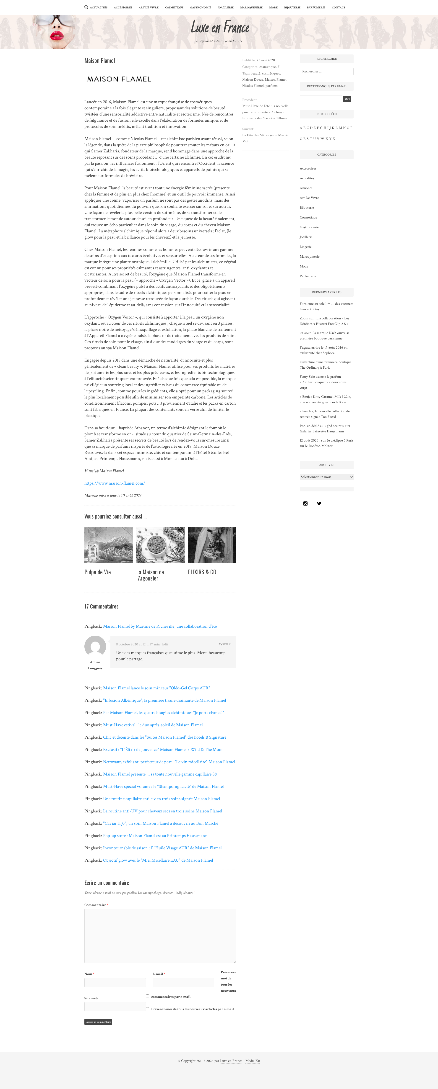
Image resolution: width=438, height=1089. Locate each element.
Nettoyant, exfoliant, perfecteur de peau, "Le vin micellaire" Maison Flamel (169, 762)
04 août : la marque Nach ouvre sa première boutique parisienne (324, 336)
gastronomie (200, 8)
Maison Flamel (276, 79)
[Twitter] (320, 503)
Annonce (306, 188)
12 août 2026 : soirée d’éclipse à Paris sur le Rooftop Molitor (327, 443)
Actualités (98, 8)
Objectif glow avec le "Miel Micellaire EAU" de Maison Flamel (158, 860)
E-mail (159, 974)
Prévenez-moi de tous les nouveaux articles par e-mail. (193, 1009)
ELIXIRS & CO (202, 572)
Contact (338, 8)
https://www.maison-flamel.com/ (114, 483)
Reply (226, 644)
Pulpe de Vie (97, 572)
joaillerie (226, 8)
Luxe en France (231, 1060)
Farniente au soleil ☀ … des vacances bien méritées (326, 306)
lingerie (306, 246)
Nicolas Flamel (253, 85)
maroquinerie (251, 8)
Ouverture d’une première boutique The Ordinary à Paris (325, 365)
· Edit (164, 644)
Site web (91, 998)
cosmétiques (271, 73)
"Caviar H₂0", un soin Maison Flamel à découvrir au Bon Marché (160, 823)
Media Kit (252, 1060)
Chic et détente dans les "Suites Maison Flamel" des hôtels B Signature (164, 737)
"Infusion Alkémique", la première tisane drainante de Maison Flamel (164, 700)
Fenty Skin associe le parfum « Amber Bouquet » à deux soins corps (323, 382)
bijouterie (292, 8)
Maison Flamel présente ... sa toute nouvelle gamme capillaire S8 (160, 774)
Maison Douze (252, 79)
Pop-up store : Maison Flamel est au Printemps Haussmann (155, 836)
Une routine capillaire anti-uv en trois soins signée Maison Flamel (161, 799)
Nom (89, 974)
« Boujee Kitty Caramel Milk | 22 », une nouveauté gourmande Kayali (325, 399)
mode (273, 8)
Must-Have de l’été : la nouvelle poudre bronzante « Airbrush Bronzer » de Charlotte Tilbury (265, 112)
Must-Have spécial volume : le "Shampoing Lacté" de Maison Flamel (163, 786)
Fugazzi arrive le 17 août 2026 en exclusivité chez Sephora (323, 350)
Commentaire (96, 905)
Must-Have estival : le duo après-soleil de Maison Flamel (153, 725)
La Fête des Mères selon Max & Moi (265, 138)
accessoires (123, 8)
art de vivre (149, 8)
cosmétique (174, 8)
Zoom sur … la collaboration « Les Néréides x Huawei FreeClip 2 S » (324, 321)
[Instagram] (306, 503)
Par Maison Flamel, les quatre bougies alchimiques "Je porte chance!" (163, 713)
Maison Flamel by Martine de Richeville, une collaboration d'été (160, 626)
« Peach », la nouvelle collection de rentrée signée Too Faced (325, 414)
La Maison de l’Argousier (150, 575)
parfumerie (316, 8)
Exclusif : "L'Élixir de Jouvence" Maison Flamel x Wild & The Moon (163, 750)
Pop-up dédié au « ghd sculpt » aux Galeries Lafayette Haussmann (325, 429)
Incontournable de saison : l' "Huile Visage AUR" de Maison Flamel (162, 848)
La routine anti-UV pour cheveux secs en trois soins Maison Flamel (162, 811)
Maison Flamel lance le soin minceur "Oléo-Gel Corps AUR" (156, 688)
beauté (255, 73)
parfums (272, 85)
